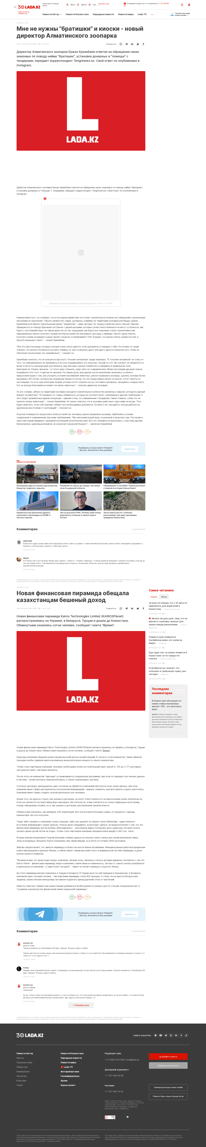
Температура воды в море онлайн (168, 1087)
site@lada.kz (132, 1059)
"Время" (106, 750)
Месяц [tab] (164, 597)
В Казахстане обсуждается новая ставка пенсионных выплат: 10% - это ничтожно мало (166, 705)
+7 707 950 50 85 (114, 1075)
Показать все (81, 1005)
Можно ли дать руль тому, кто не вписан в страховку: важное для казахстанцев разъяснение (168, 623)
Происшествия (24, 1062)
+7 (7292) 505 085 (114, 1059)
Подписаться (129, 449)
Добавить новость (169, 1057)
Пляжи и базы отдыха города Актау (168, 1096)
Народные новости (103, 14)
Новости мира (126, 14)
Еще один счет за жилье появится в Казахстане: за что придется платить (168, 655)
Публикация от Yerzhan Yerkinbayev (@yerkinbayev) (71, 303)
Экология (21, 1076)
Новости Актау (51, 14)
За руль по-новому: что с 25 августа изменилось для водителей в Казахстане (168, 606)
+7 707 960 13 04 (114, 1091)
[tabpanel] (168, 640)
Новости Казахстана (77, 14)
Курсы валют (68, 1085)
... (152, 14)
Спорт (20, 1085)
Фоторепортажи (70, 1071)
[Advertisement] (81, 169)
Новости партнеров (26, 462)
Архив (64, 1080)
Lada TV (142, 14)
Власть (20, 1058)
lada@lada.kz (124, 1108)
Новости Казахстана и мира (27, 44)
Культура (21, 1080)
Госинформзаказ (70, 1076)
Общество (22, 1067)
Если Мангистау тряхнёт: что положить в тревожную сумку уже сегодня (167, 671)
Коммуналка (23, 1071)
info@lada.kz (132, 1107)
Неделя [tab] (154, 597)
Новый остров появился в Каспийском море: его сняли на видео (165, 640)
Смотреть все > (103, 4)
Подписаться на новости (168, 1066)
